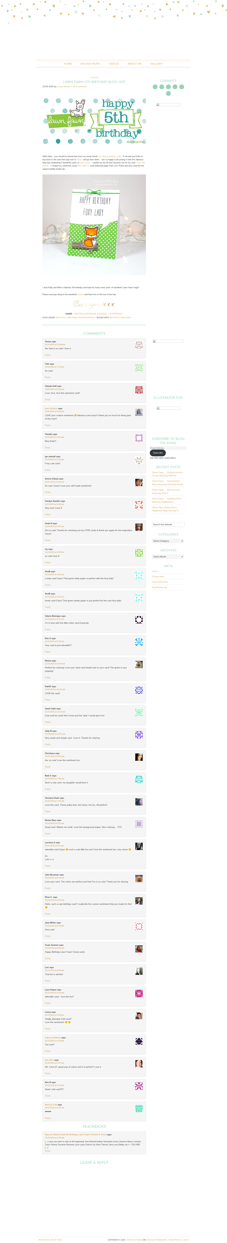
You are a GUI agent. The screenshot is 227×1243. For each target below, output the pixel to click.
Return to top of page (50, 1240)
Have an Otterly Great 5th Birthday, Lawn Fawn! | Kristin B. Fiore (75, 1134)
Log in (155, 571)
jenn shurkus (51, 408)
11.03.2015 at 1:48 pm (54, 459)
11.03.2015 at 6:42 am (54, 504)
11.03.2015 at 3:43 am (54, 574)
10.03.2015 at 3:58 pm (54, 1015)
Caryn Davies (63, 86)
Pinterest (117, 314)
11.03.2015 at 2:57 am (54, 619)
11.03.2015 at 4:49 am (54, 552)
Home (68, 63)
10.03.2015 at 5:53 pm (54, 900)
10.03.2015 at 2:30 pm (54, 1085)
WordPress (174, 1240)
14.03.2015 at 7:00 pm (54, 367)
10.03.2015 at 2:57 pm (54, 1063)
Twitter (78, 314)
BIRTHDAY (114, 318)
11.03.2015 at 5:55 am (54, 526)
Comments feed (160, 582)
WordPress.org (159, 587)
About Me (135, 63)
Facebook (90, 314)
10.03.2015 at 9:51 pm (54, 756)
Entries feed (158, 576)
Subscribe (158, 453)
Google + (104, 314)
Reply (47, 355)
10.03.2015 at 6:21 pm (54, 846)
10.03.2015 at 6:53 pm (54, 823)
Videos (114, 63)
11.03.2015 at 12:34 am (55, 664)
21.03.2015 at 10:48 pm (55, 344)
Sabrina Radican (53, 1038)
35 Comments (80, 86)
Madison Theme (134, 1240)
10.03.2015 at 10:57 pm (55, 734)
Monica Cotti (51, 1105)
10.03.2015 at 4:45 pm (54, 970)
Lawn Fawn (71, 318)
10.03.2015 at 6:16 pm (54, 878)
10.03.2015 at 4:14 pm (54, 993)
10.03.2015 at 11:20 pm (55, 689)
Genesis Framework (156, 1240)
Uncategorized (86, 318)
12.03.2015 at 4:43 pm (54, 437)
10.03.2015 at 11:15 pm (55, 712)
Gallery (156, 63)
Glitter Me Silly (113, 39)
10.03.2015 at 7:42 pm (54, 801)
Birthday (60, 318)
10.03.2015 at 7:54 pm (54, 779)
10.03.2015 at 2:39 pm (54, 1138)
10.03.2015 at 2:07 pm (54, 1108)
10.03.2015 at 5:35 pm (54, 926)
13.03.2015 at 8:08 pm (54, 411)
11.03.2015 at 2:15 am (54, 641)
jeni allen (49, 1060)
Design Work (90, 63)
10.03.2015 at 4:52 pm (54, 948)
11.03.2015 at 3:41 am (54, 597)
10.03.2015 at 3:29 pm (54, 1041)
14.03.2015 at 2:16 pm (54, 389)
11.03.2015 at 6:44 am (54, 482)
